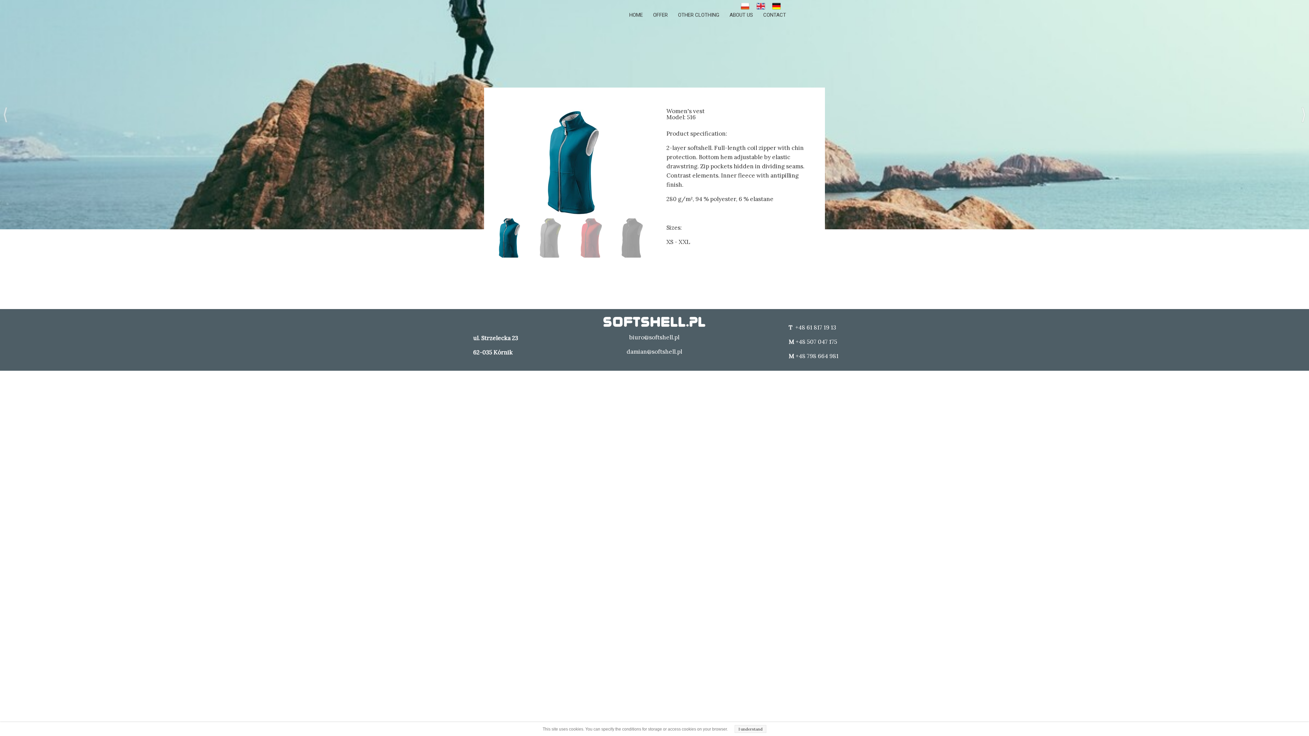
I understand (750, 729)
